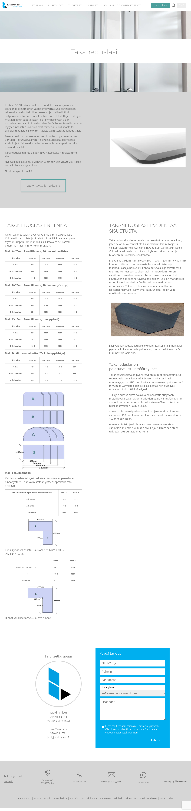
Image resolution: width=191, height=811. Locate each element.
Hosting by (175, 781)
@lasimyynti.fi (62, 721)
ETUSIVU (37, 5)
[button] (173, 5)
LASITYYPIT (55, 5)
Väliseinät (105, 798)
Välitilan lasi (24, 798)
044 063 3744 (58, 716)
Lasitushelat (166, 798)
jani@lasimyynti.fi (58, 737)
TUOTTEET (74, 5)
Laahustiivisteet (148, 798)
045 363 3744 (143, 782)
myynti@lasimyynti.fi (111, 781)
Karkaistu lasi (77, 798)
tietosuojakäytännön (127, 732)
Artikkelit (8, 781)
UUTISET (92, 5)
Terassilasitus (59, 798)
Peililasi (117, 798)
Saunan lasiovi (42, 798)
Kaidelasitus (131, 798)
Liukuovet (92, 798)
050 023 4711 (58, 733)
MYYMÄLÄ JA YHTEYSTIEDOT (122, 5)
